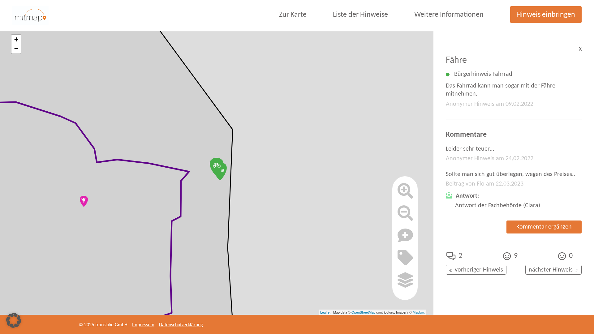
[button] (13, 320)
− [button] (16, 49)
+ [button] (16, 39)
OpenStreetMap (363, 312)
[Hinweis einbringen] (405, 238)
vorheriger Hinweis (479, 270)
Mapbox (419, 312)
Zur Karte (293, 15)
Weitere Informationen (449, 15)
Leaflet (325, 312)
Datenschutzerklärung (181, 325)
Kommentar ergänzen (544, 227)
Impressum (143, 325)
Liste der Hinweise (360, 15)
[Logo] (30, 15)
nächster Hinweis (551, 270)
